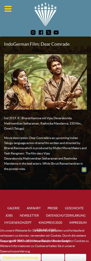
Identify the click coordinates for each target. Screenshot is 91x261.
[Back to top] (84, 169)
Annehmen (52, 257)
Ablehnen (75, 257)
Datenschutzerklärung (20, 257)
